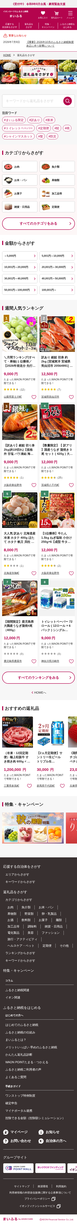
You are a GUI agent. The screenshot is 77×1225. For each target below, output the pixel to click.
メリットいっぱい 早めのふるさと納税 (31, 1047)
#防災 (52, 136)
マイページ (19, 1132)
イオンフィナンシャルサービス (37, 1206)
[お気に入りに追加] (33, 396)
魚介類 (26, 907)
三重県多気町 (11, 785)
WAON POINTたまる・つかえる (26, 1062)
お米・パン (46, 907)
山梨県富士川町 (13, 396)
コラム (9, 980)
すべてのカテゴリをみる (38, 223)
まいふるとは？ (15, 1039)
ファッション (51, 932)
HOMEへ (40, 692)
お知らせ (52, 1132)
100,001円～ (49, 289)
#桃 (67, 128)
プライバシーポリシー (37, 1198)
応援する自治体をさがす (9, 25)
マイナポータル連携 (18, 1110)
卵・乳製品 (49, 913)
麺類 (59, 920)
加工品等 (13, 926)
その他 (64, 945)
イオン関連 (12, 997)
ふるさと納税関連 (17, 990)
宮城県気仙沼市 (50, 396)
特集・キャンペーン (48, 25)
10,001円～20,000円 (16, 267)
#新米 (49, 120)
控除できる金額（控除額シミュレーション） (35, 1118)
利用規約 (61, 1186)
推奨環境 (43, 1186)
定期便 (47, 945)
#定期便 (43, 128)
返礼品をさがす (29, 25)
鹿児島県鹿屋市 (13, 661)
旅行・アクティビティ (22, 939)
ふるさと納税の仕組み (20, 1032)
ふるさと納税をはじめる (67, 25)
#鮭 (57, 128)
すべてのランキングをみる (38, 677)
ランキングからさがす (20, 953)
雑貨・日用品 (54, 926)
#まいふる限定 (14, 120)
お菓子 (43, 920)
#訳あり (34, 120)
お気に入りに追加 (29, 785)
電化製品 (13, 932)
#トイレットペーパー (18, 128)
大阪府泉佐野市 (13, 485)
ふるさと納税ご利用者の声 (23, 1069)
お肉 (10, 907)
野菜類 (29, 913)
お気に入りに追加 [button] (33, 396)
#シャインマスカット (18, 136)
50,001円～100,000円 (17, 289)
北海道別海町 (11, 573)
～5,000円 (10, 255)
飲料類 (26, 920)
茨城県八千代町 (50, 485)
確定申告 (11, 1103)
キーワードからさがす (20, 881)
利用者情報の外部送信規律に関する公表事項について (40, 1192)
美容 (31, 932)
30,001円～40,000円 (16, 278)
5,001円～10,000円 (53, 255)
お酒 (10, 920)
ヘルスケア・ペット (20, 945)
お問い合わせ (20, 1141)
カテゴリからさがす (18, 899)
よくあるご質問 (15, 1077)
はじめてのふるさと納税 (21, 1025)
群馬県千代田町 (46, 785)
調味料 (32, 926)
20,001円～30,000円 (54, 267)
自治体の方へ (56, 1141)
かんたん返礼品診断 (18, 1054)
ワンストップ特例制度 (20, 1095)
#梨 (40, 136)
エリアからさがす (17, 874)
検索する (67, 101)
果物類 (11, 913)
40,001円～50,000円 (54, 278)
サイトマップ (22, 1186)
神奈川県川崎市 (50, 661)
